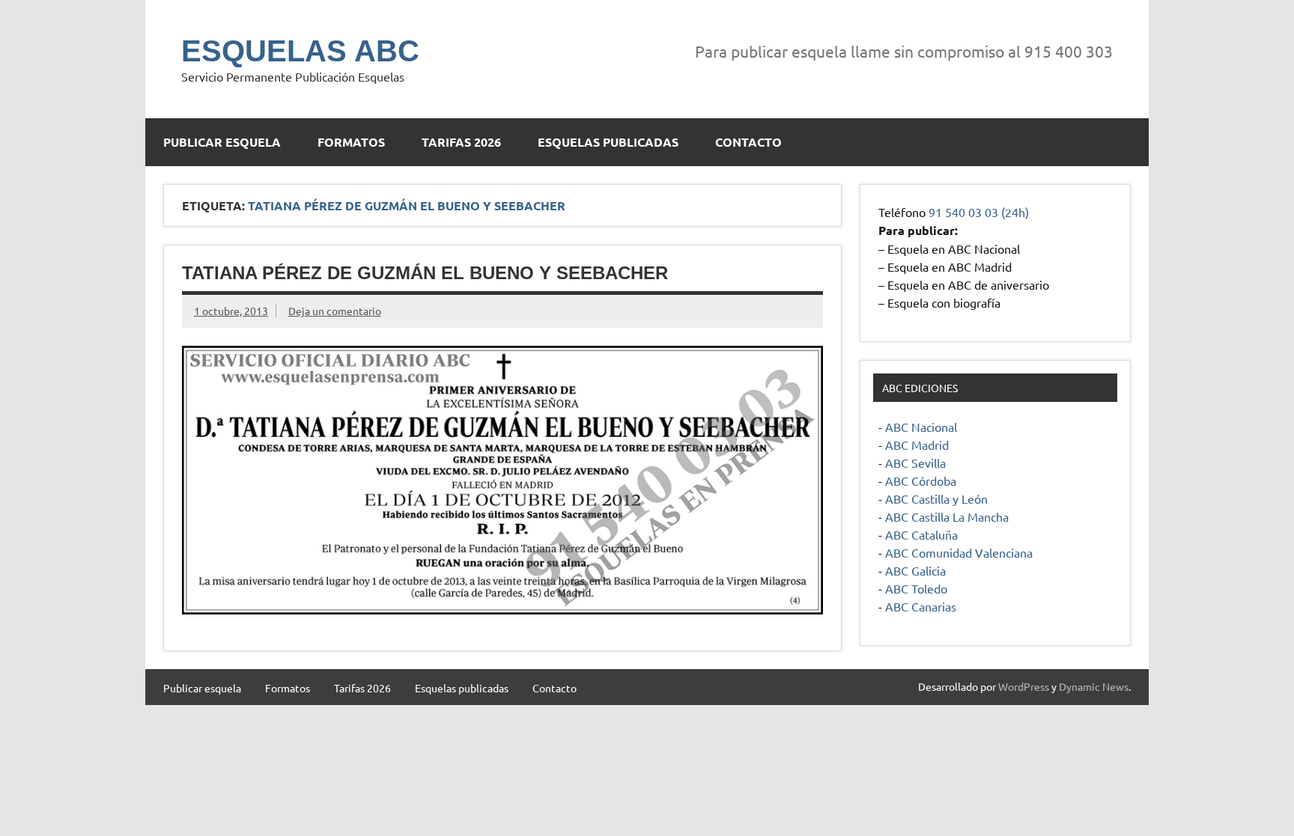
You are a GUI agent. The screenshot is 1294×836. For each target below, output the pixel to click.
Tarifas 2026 (461, 142)
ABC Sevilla (915, 462)
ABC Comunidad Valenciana (959, 552)
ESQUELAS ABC (300, 50)
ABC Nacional (921, 426)
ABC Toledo (916, 588)
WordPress (1023, 686)
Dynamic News (1094, 686)
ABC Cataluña (921, 534)
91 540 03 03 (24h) (979, 211)
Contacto (748, 142)
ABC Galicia (915, 570)
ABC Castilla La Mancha (947, 516)
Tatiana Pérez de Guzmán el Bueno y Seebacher (425, 273)
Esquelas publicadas (608, 142)
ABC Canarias (920, 606)
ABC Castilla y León (936, 498)
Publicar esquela (222, 142)
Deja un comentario (334, 310)
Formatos (351, 142)
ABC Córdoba (920, 480)
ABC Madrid (917, 444)
